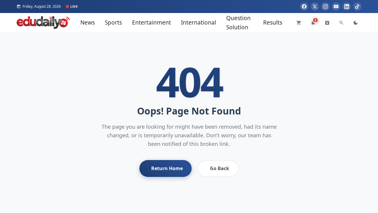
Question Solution (238, 22)
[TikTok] (357, 6)
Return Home (167, 168)
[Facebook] (304, 6)
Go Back (219, 168)
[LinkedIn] (347, 6)
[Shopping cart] (299, 23)
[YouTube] (336, 6)
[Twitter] (315, 6)
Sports (113, 22)
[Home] (43, 22)
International (198, 22)
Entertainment (151, 22)
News (87, 22)
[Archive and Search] (327, 23)
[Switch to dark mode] (355, 23)
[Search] (341, 23)
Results (272, 22)
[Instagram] (325, 6)
